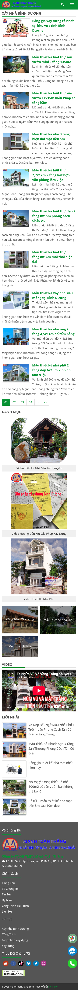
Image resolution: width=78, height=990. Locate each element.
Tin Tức (6, 894)
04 (30, 402)
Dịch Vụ (7, 900)
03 (22, 402)
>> (45, 402)
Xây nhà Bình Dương (15, 928)
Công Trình (9, 934)
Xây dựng (8, 946)
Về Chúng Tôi (10, 888)
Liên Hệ (7, 911)
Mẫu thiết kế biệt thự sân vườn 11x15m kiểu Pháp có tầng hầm (54, 98)
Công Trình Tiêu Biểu (15, 906)
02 (14, 402)
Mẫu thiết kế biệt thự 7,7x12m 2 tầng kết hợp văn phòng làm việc (51, 175)
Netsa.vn (53, 986)
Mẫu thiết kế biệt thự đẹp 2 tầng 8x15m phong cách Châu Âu (53, 216)
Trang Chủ (8, 883)
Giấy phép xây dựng (15, 940)
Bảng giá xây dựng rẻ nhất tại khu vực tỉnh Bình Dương (53, 26)
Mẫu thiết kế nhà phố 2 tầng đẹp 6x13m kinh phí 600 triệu (52, 370)
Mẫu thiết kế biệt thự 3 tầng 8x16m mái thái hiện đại (52, 257)
